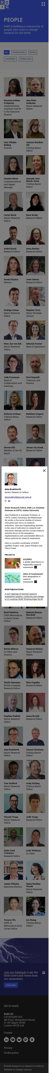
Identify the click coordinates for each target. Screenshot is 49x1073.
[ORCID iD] (5, 501)
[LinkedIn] (9, 501)
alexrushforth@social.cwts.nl (18, 497)
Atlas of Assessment (33, 573)
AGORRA (27, 559)
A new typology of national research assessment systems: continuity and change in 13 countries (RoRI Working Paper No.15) (24, 596)
